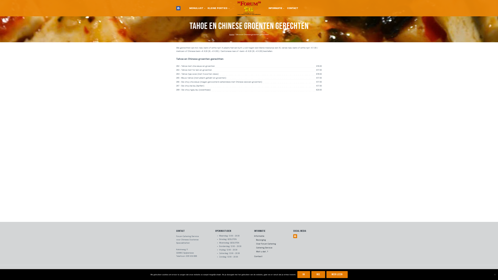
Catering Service (264, 248)
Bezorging (261, 240)
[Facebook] (178, 8)
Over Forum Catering (266, 244)
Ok (304, 274)
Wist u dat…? (262, 252)
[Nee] (494, 274)
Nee (318, 274)
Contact (292, 8)
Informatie (259, 236)
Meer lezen (337, 274)
